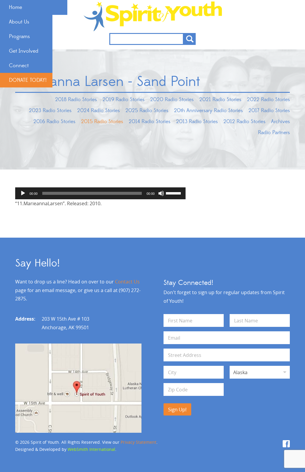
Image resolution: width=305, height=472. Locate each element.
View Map (78, 388)
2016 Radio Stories (54, 121)
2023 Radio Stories (50, 110)
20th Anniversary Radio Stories (208, 110)
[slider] (174, 192)
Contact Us (127, 281)
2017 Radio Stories (269, 110)
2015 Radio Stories (102, 121)
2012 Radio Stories (244, 121)
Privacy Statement (138, 442)
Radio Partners (274, 132)
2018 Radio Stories (76, 99)
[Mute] (161, 193)
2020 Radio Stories (172, 99)
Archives (280, 121)
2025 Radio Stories (146, 110)
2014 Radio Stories (149, 121)
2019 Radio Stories (123, 99)
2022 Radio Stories (268, 99)
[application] (100, 193)
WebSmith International (91, 449)
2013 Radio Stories (197, 121)
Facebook (286, 443)
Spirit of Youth (152, 16)
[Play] (23, 193)
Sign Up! (177, 409)
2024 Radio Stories (98, 110)
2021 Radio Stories (220, 99)
